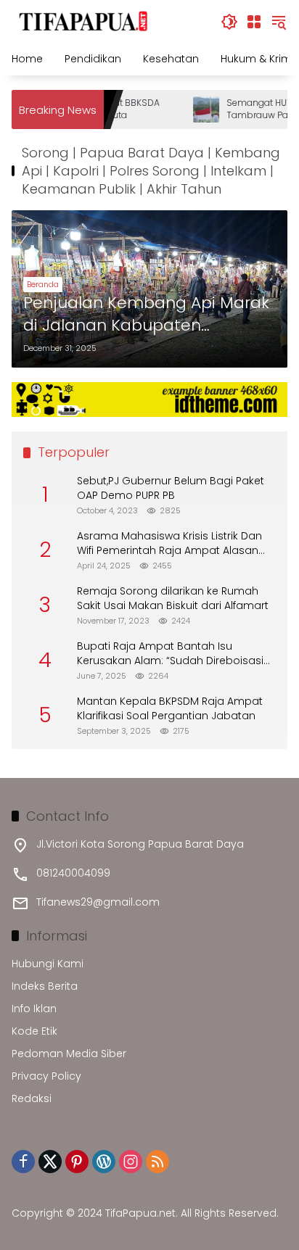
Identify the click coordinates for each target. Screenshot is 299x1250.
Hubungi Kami (47, 963)
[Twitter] (50, 1161)
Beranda (43, 284)
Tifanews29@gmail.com (98, 902)
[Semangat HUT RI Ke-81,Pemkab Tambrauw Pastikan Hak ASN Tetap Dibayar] (198, 109)
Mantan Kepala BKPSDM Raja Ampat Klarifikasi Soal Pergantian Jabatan (170, 709)
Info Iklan (34, 1008)
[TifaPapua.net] (84, 21)
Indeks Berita (45, 986)
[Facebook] (23, 1161)
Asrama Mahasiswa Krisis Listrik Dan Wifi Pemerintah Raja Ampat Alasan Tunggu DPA (169, 543)
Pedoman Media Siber (69, 1053)
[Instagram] (130, 1161)
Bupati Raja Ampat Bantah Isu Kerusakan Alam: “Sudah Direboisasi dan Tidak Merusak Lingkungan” (170, 654)
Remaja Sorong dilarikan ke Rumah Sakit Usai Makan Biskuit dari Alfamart (173, 598)
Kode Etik (34, 1031)
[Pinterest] (77, 1161)
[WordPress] (103, 1161)
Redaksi (32, 1098)
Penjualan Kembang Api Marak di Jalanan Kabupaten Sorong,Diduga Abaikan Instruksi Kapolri (146, 314)
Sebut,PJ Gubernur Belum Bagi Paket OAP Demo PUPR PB (170, 488)
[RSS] (157, 1161)
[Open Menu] (254, 21)
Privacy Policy (46, 1076)
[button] (229, 21)
